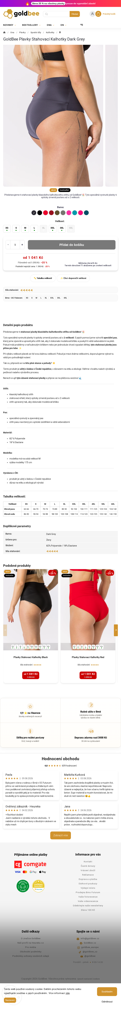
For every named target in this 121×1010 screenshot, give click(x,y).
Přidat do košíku (71, 245)
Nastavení (10, 1000)
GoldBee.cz (90, 942)
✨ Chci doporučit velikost (73, 278)
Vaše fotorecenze (88, 896)
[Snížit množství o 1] (8, 244)
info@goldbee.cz (90, 938)
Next (116, 630)
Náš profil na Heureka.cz (30, 942)
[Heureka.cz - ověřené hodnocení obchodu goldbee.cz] (37, 885)
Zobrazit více (60, 835)
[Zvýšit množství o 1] (22, 244)
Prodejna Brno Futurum (88, 892)
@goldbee (89, 956)
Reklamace (88, 874)
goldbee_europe (90, 947)
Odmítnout (107, 1001)
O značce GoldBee (30, 938)
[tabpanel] (30, 626)
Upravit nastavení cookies (88, 979)
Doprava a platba (88, 879)
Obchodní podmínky (30, 951)
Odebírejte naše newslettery (88, 905)
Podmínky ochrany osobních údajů (30, 956)
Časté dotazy (88, 866)
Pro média (30, 947)
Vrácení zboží (88, 870)
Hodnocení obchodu (60, 758)
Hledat (75, 14)
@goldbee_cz (90, 951)
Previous (5, 630)
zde (68, 993)
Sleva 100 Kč (88, 910)
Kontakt (88, 861)
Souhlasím (107, 991)
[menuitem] (11, 25)
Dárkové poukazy (88, 883)
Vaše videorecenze (88, 901)
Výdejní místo (88, 888)
